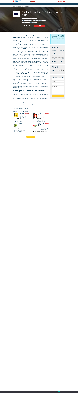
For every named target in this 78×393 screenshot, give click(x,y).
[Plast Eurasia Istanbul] (35, 125)
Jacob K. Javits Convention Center (61, 70)
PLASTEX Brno (21, 113)
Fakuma (39, 113)
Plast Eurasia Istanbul (41, 124)
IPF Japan (20, 123)
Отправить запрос (61, 1)
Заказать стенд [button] (39, 25)
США (32, 94)
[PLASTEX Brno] (16, 115)
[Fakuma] (35, 115)
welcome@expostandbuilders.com (52, 1)
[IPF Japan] (16, 125)
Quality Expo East (61, 53)
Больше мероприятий (30, 136)
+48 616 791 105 (42, 1)
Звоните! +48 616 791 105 (27, 25)
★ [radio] (27, 18)
